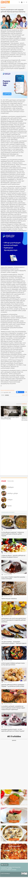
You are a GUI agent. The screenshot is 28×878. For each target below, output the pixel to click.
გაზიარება (21, 392)
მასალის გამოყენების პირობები (7, 390)
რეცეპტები (14, 803)
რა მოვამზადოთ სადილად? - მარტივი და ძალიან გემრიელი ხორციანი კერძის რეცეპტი (12, 534)
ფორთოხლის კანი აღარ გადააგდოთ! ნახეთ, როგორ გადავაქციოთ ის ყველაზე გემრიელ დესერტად (13, 620)
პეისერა (7, 395)
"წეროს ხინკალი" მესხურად (9, 598)
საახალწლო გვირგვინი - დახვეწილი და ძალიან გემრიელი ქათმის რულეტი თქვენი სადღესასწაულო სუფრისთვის (13, 707)
